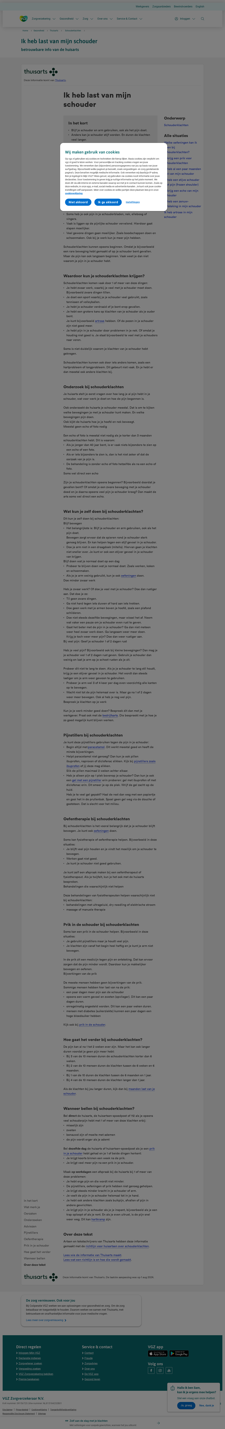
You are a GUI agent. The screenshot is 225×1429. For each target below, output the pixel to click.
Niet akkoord (78, 202)
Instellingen (133, 202)
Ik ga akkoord (108, 202)
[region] (113, 177)
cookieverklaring (74, 193)
